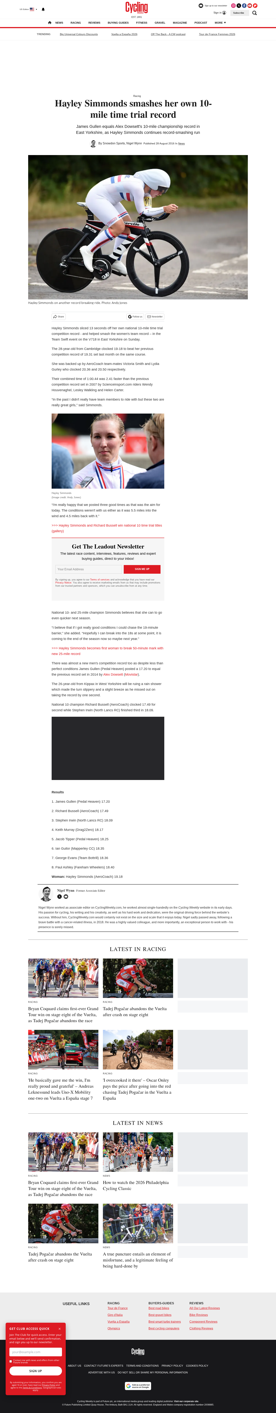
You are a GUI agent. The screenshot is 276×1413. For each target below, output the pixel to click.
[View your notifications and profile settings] (43, 9)
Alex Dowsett (113, 674)
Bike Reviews (198, 1315)
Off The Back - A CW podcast (168, 34)
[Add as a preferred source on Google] (138, 1386)
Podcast (201, 22)
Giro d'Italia (115, 1315)
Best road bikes (159, 1308)
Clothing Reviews (201, 1328)
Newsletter (157, 316)
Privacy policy (172, 1365)
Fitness (141, 22)
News (59, 22)
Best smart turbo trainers (165, 1321)
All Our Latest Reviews (204, 1308)
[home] (50, 23)
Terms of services (100, 579)
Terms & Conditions (32, 1387)
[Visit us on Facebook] (244, 5)
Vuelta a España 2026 (124, 34)
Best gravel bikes (160, 1315)
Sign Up (35, 1371)
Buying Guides (118, 22)
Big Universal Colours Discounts (79, 34)
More (219, 22)
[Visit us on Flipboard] (255, 5)
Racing (76, 22)
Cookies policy (197, 1365)
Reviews (94, 22)
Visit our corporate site (186, 1401)
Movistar (131, 674)
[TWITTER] (60, 896)
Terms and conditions (142, 1365)
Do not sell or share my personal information (153, 1372)
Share (61, 316)
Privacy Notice (63, 582)
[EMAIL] (67, 896)
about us (74, 1365)
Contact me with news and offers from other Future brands (36, 1361)
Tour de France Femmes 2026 (217, 34)
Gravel (160, 22)
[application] (108, 748)
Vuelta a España (119, 1321)
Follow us (137, 316)
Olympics (114, 1328)
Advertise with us (101, 1372)
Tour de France (118, 1308)
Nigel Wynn (134, 143)
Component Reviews (203, 1321)
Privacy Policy (48, 1385)
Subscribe (238, 13)
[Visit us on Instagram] (233, 5)
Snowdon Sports (114, 143)
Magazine (180, 22)
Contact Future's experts (103, 1365)
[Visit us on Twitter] (239, 5)
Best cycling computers (164, 1328)
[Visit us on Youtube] (249, 5)
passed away (207, 917)
